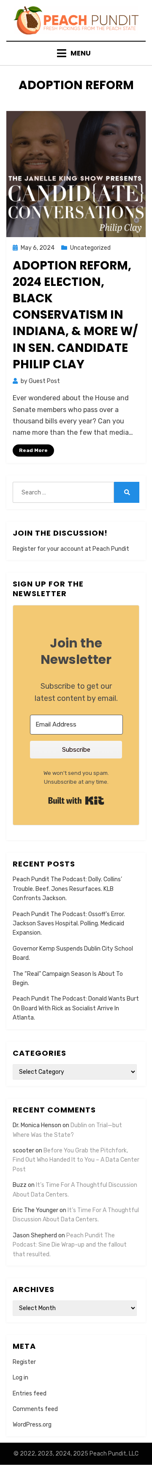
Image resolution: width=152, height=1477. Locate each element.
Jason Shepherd (35, 1235)
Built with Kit (76, 800)
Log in (20, 1377)
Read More (33, 450)
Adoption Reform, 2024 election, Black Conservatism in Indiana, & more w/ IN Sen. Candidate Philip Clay (75, 315)
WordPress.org (32, 1424)
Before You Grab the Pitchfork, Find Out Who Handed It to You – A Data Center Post (76, 1160)
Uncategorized (90, 247)
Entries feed (29, 1393)
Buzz (20, 1185)
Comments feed (35, 1409)
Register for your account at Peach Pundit (71, 548)
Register (24, 1362)
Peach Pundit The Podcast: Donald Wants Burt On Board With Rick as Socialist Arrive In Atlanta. (76, 1008)
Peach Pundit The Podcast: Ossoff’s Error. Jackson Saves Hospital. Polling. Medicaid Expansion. (69, 924)
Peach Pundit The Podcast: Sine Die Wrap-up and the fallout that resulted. (70, 1245)
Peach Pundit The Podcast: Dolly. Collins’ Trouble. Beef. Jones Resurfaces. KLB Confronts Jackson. (67, 889)
